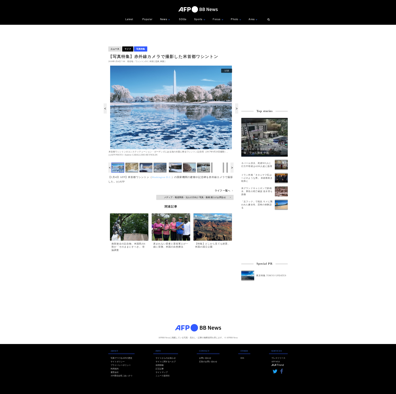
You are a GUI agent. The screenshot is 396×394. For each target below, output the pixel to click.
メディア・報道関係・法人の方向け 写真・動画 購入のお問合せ (197, 197)
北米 (157, 61)
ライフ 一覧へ (224, 190)
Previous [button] (105, 108)
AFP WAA (275, 361)
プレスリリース (278, 358)
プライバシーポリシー (121, 365)
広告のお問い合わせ (208, 361)
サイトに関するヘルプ (166, 361)
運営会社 (115, 372)
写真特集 (140, 49)
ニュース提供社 (163, 376)
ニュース (115, 49)
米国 (162, 61)
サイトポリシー (118, 361)
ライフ (128, 49)
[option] (171, 112)
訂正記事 (160, 369)
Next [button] (236, 108)
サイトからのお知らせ (166, 358)
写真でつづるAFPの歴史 (121, 358)
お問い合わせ (205, 358)
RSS (242, 358)
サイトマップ (162, 372)
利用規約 (115, 369)
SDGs (182, 19)
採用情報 (160, 365)
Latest (129, 19)
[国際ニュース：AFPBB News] (198, 9)
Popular (147, 19)
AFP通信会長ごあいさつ (121, 376)
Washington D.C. (161, 177)
